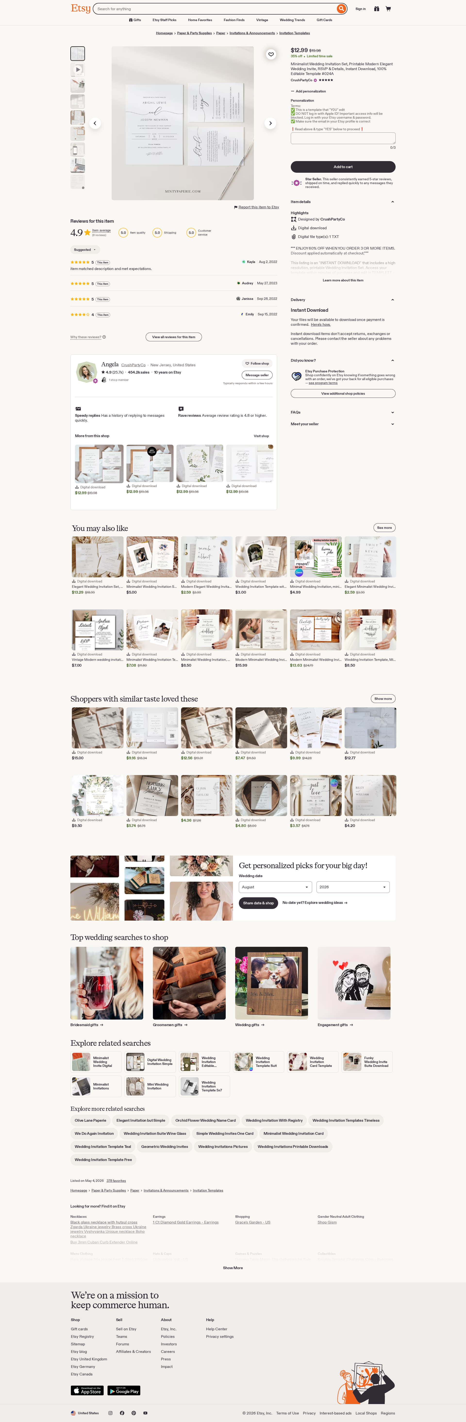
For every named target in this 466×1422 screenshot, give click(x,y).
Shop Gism (327, 1222)
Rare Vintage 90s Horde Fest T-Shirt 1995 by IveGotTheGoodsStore (109, 1261)
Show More (233, 1268)
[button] (257, 375)
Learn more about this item (343, 280)
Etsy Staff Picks (164, 20)
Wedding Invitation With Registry (276, 1122)
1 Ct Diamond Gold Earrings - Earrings (186, 1222)
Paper (220, 33)
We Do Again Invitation (96, 1135)
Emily (250, 314)
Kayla (251, 262)
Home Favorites (200, 20)
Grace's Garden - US (252, 1222)
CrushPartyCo (301, 80)
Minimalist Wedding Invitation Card (296, 1135)
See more (384, 528)
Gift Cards (324, 20)
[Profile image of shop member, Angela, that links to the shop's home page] (104, 380)
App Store (87, 1390)
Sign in (361, 9)
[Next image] (270, 123)
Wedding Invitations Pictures (225, 1148)
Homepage (164, 33)
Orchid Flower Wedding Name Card (207, 1122)
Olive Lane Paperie (93, 1122)
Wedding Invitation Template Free (105, 1161)
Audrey (247, 283)
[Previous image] (95, 123)
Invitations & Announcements (252, 33)
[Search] (342, 9)
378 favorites (116, 1181)
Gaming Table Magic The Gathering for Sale (273, 1259)
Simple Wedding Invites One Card (227, 1135)
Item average (101, 230)
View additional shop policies (343, 393)
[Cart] (388, 9)
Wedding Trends (292, 20)
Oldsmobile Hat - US (170, 1259)
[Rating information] (103, 372)
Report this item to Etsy (259, 207)
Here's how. (321, 324)
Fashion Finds (234, 20)
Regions (388, 1413)
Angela (109, 364)
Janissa (247, 299)
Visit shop (261, 436)
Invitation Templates (294, 33)
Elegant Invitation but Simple (142, 1122)
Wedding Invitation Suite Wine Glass (157, 1135)
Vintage (262, 20)
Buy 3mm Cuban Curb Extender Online (104, 1242)
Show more (383, 699)
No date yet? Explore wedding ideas (315, 902)
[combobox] (214, 9)
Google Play (124, 1390)
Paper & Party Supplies (194, 33)
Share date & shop (258, 903)
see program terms (323, 383)
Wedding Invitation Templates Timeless (348, 1122)
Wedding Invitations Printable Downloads (295, 1148)
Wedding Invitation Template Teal (105, 1148)
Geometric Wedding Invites (166, 1148)
